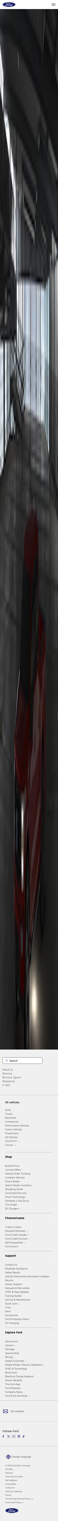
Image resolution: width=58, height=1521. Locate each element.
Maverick (9, 1081)
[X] (8, 1436)
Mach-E (8, 1069)
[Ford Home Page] (11, 1512)
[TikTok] (23, 1436)
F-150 (6, 1085)
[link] (9, 1469)
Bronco (7, 1073)
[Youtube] (13, 1436)
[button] (18, 1456)
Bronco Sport (12, 1077)
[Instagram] (19, 1436)
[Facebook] (4, 1436)
